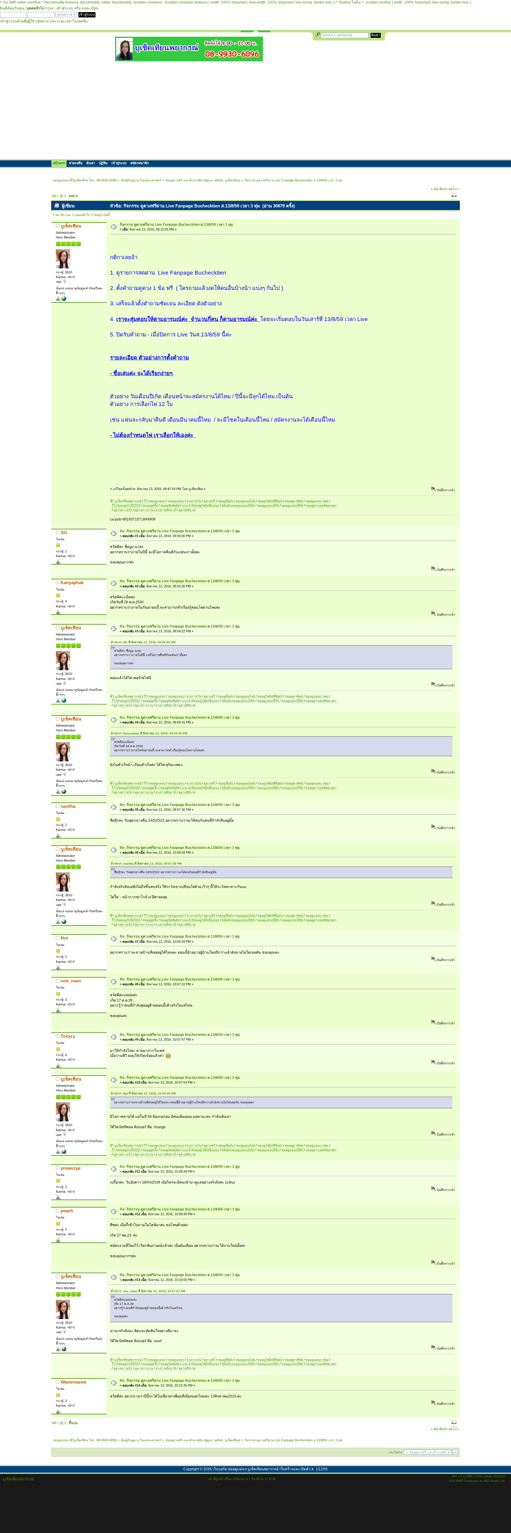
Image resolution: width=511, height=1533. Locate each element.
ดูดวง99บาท (187, 510)
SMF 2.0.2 (458, 1476)
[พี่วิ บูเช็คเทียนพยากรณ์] (64, 300)
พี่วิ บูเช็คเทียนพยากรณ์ (126, 501)
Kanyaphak (72, 582)
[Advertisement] (255, 110)
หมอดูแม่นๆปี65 (268, 505)
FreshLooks (471, 1480)
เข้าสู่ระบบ (64, 8)
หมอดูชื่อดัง (226, 501)
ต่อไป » (454, 189)
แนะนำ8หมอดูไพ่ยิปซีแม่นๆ (201, 505)
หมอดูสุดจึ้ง (151, 505)
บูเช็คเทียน (232, 180)
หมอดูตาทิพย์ (294, 501)
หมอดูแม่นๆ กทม (317, 501)
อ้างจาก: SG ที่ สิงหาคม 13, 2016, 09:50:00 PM (143, 642)
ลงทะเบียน (90, 8)
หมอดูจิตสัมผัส (170, 505)
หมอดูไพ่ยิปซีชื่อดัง (270, 501)
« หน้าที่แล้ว (439, 189)
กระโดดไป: (396, 1452)
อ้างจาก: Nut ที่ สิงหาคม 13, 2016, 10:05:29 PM (143, 1093)
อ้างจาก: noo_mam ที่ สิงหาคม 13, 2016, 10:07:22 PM (148, 1291)
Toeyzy (68, 1036)
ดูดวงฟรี (210, 501)
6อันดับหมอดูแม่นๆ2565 (238, 505)
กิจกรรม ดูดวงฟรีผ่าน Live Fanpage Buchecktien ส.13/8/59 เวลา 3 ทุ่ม (176, 225)
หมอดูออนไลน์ (246, 501)
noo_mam (71, 980)
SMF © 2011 (474, 1476)
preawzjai (70, 1168)
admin (218, 180)
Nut (64, 937)
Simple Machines (494, 1476)
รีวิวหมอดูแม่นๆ (154, 501)
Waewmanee (73, 1381)
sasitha (68, 806)
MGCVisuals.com (494, 1480)
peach (67, 1210)
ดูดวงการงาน (144, 510)
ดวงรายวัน (194, 501)
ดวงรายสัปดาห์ (166, 510)
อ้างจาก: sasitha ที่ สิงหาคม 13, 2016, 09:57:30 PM (146, 863)
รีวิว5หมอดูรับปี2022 (126, 505)
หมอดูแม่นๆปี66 (293, 505)
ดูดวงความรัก (123, 510)
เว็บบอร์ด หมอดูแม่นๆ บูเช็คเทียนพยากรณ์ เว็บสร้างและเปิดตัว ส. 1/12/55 (270, 1469)
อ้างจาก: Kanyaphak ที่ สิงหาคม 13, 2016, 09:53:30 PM (149, 733)
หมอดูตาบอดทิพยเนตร (321, 505)
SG (64, 532)
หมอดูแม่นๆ (176, 501)
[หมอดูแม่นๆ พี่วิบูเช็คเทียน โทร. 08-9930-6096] (189, 59)
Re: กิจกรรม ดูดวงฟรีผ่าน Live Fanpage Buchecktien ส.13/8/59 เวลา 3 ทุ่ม (180, 531)
